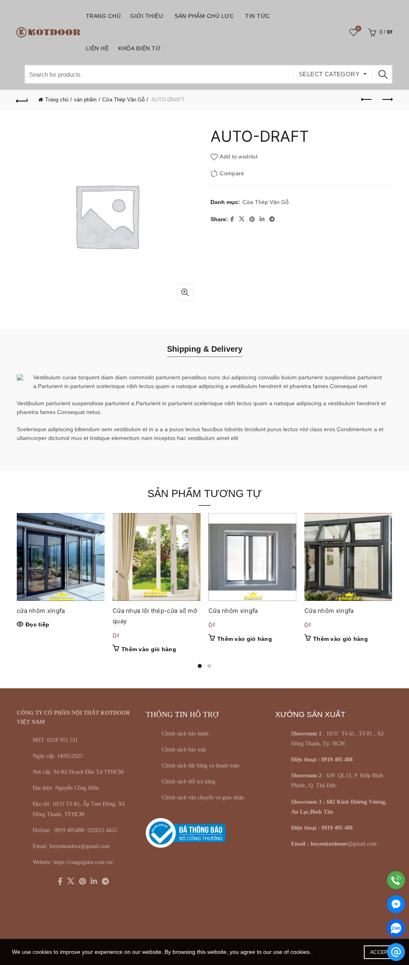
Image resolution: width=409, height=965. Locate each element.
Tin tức (257, 16)
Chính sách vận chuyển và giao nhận (203, 798)
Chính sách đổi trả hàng (188, 782)
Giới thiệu (146, 16)
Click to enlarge (185, 292)
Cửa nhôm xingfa (233, 610)
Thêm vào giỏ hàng (148, 649)
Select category (329, 74)
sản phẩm (85, 100)
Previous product (367, 100)
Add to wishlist (239, 156)
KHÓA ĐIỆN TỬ (139, 48)
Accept (380, 952)
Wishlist (358, 28)
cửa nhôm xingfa (41, 610)
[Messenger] (396, 904)
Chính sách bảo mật (184, 750)
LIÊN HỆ (97, 48)
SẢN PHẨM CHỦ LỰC (204, 16)
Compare (232, 173)
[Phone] (396, 880)
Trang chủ (103, 16)
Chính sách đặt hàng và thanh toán (200, 766)
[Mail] (396, 952)
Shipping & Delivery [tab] (204, 349)
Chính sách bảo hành (185, 734)
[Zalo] (396, 928)
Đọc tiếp (37, 624)
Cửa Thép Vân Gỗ (123, 100)
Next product (387, 100)
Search (383, 74)
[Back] (22, 100)
